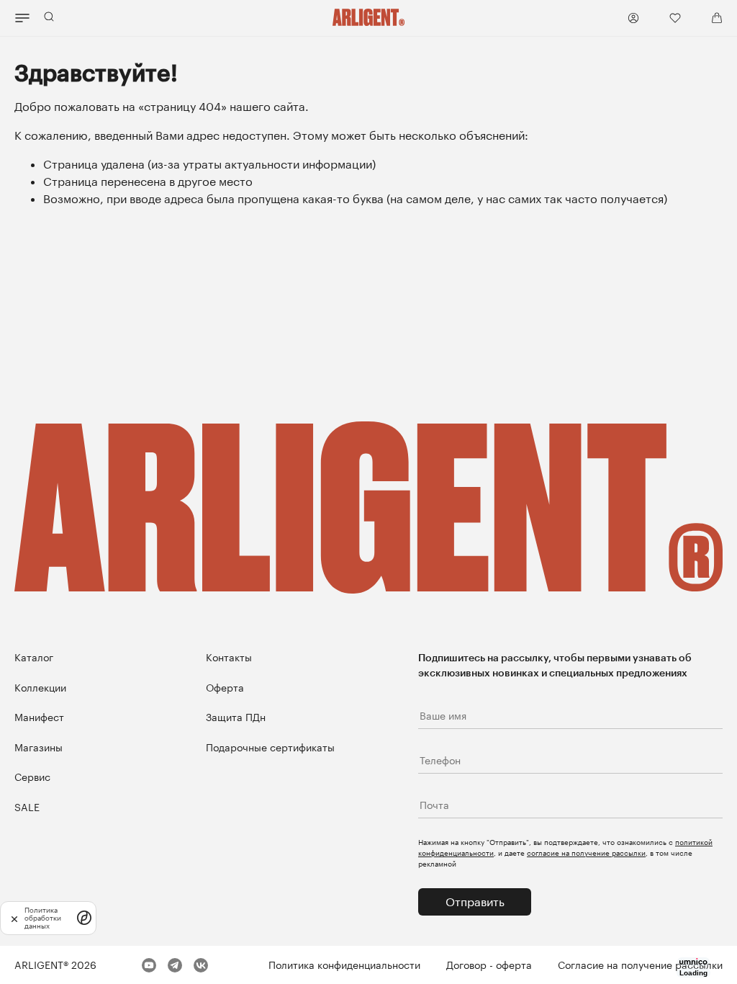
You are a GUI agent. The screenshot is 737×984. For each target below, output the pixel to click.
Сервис (32, 777)
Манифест (39, 717)
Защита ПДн (236, 717)
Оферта (225, 687)
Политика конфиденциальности (344, 965)
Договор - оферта (489, 965)
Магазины (38, 747)
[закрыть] (14, 917)
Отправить (475, 901)
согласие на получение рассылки (586, 853)
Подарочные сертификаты (270, 747)
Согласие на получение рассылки (640, 965)
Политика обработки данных (42, 918)
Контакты (229, 657)
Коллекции (40, 687)
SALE (27, 807)
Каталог (33, 657)
